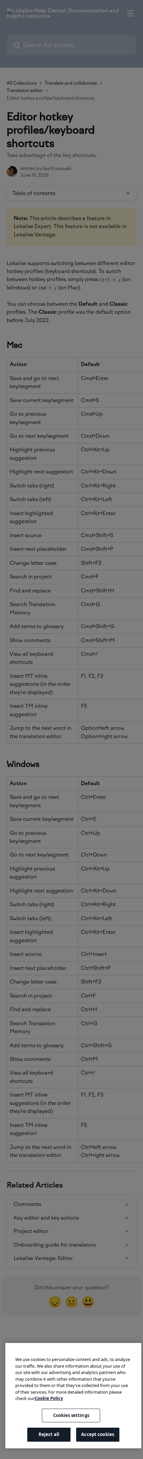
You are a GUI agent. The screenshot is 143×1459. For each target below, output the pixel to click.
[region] (73, 1395)
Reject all (49, 1434)
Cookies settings (71, 1415)
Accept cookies (97, 1434)
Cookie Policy (49, 1398)
